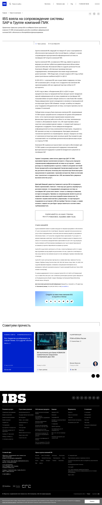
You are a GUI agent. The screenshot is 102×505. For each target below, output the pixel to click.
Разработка (5, 422)
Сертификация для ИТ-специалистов (57, 429)
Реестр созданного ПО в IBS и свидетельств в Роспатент (42, 443)
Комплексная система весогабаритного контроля (42, 430)
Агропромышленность (24, 412)
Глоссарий (70, 467)
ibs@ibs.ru (8, 474)
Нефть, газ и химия (23, 420)
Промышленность (23, 422)
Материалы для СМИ (73, 422)
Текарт (88, 494)
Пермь (42, 460)
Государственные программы (26, 415)
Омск (63, 458)
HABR (68, 217)
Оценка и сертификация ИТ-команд (42, 439)
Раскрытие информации (90, 425)
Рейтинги (86, 420)
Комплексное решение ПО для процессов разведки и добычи (42, 434)
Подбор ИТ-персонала (8, 434)
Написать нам (60, 4)
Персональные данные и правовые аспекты (79, 458)
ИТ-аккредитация (72, 455)
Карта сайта (71, 474)
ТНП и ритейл (22, 427)
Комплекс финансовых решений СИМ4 (40, 422)
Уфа (36, 463)
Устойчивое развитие (7, 439)
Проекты (70, 412)
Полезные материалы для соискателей (58, 437)
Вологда (37, 458)
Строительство (23, 437)
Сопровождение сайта (79, 494)
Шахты (41, 463)
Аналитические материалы (74, 420)
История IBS (87, 417)
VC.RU (73, 217)
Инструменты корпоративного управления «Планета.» (42, 418)
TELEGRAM (62, 217)
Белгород (54, 455)
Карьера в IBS (55, 412)
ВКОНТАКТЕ (54, 217)
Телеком (21, 425)
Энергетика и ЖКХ (23, 435)
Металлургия (22, 417)
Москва (37, 455)
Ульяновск (61, 460)
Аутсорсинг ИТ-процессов (9, 427)
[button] (93, 376)
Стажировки (55, 424)
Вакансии (54, 415)
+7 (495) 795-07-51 (21, 470)
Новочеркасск (56, 458)
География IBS (55, 417)
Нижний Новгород (46, 458)
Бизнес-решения (6, 420)
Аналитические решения (8, 417)
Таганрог (48, 460)
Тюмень (54, 460)
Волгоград (62, 455)
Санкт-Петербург (45, 455)
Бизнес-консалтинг (7, 415)
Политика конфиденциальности (83, 471)
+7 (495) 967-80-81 (9, 471)
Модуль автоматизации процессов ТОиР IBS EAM (41, 426)
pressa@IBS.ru (65, 286)
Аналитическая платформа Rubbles (42, 413)
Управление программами (8, 412)
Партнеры (86, 422)
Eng (72, 4)
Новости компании (15, 13)
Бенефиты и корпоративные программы (59, 420)
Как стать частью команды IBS (58, 433)
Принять (92, 501)
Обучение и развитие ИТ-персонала (8, 430)
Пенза (36, 460)
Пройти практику (56, 426)
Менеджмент (87, 415)
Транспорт (21, 430)
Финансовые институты (25, 432)
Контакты (47, 4)
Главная (4, 13)
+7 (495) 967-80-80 (84, 4)
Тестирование (5, 425)
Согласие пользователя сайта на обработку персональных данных (83, 461)
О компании (87, 412)
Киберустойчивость (7, 436)
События (70, 417)
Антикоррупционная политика (75, 464)
